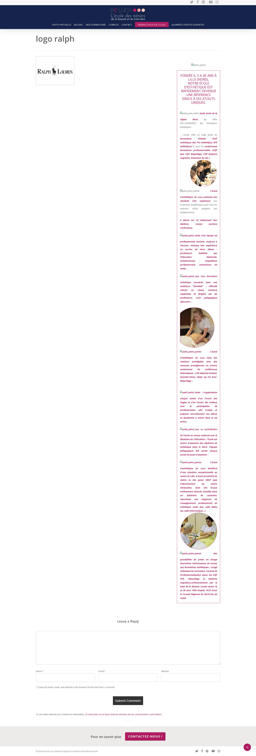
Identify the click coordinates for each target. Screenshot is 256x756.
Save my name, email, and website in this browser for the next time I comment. (77, 687)
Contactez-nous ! (145, 736)
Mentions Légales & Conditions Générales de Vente (76, 751)
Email (102, 671)
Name (40, 671)
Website (165, 671)
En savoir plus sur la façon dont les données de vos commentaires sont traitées (123, 714)
